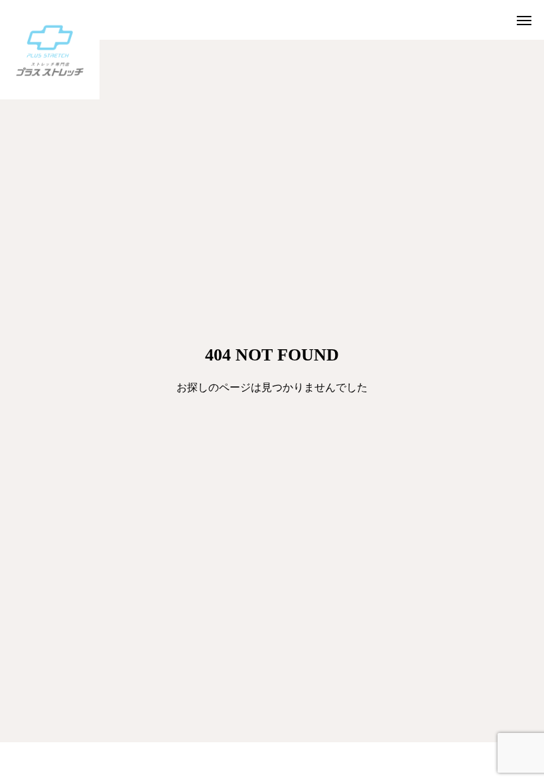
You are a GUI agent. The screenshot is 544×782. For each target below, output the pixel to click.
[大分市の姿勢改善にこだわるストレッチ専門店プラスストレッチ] (50, 49)
